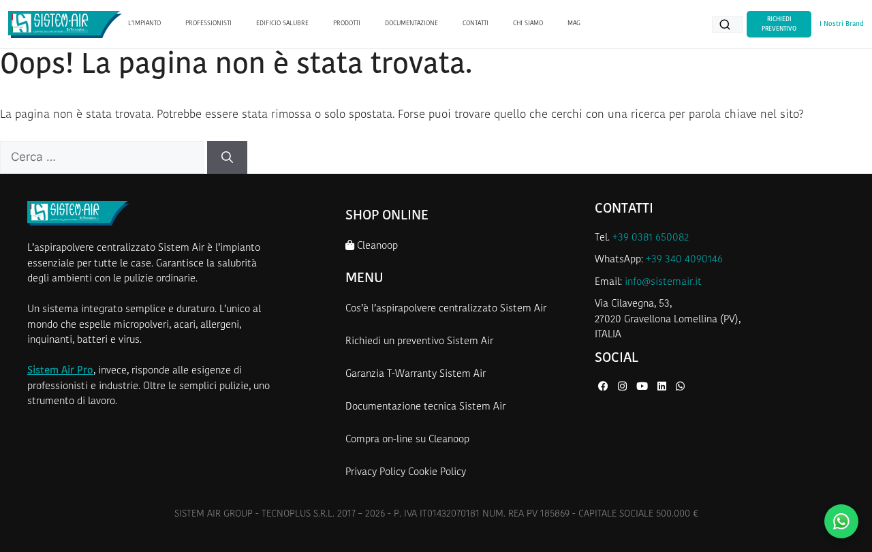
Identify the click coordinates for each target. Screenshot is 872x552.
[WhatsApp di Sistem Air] (680, 387)
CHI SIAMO (528, 23)
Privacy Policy (375, 472)
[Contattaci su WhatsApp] (841, 521)
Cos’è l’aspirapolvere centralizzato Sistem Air (445, 309)
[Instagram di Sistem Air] (623, 387)
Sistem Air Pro (60, 371)
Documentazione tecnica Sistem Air (425, 407)
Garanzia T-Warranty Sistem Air (415, 374)
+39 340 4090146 (684, 260)
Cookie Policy (437, 472)
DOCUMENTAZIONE (411, 23)
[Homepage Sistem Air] (65, 24)
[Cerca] (227, 157)
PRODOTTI (346, 23)
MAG (573, 23)
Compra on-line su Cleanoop (407, 440)
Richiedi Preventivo (779, 24)
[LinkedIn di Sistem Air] (663, 387)
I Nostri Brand (842, 24)
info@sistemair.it (663, 282)
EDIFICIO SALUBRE (282, 23)
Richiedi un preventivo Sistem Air (419, 342)
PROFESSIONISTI (208, 23)
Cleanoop (376, 246)
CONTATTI (475, 23)
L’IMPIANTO (144, 23)
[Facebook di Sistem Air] (604, 387)
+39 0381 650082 (650, 238)
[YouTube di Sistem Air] (643, 387)
